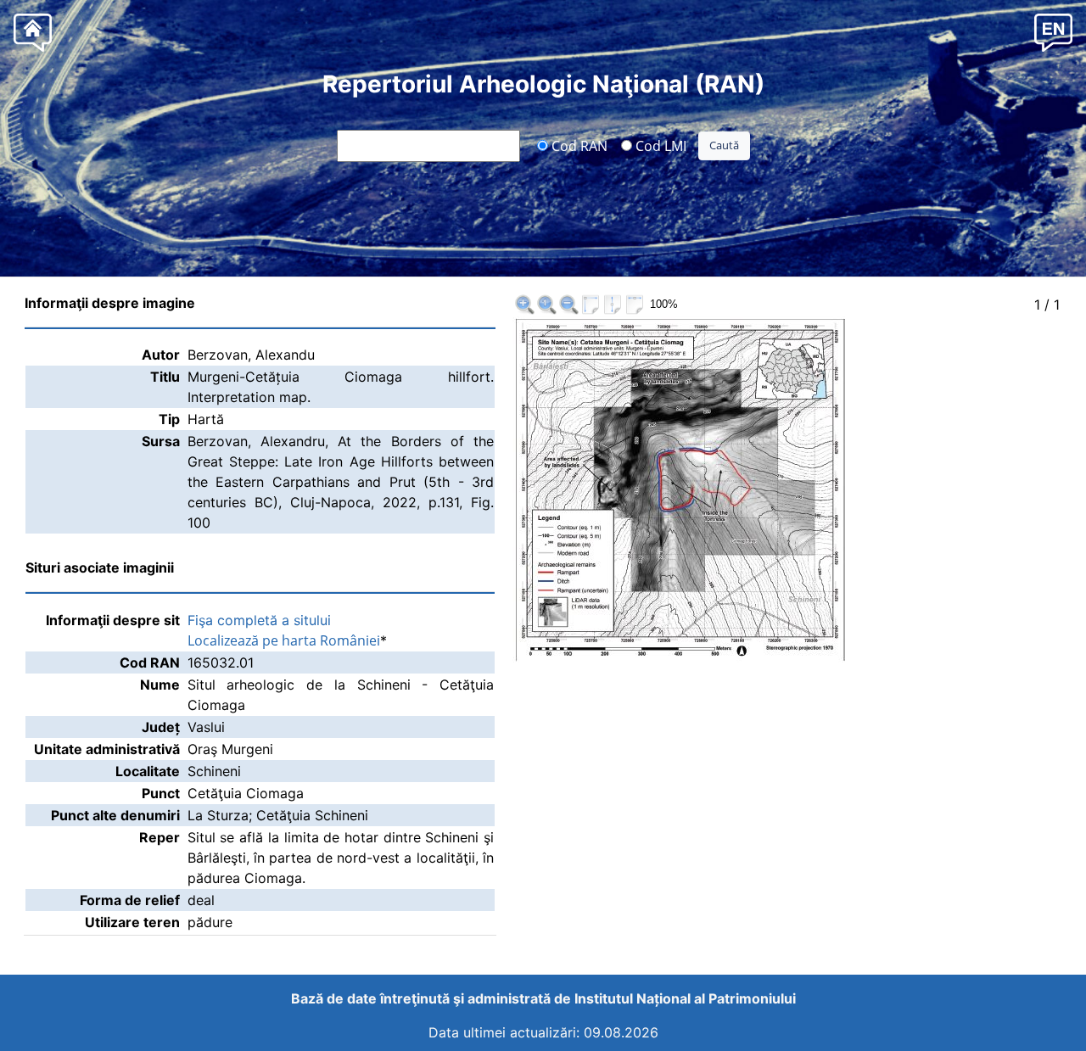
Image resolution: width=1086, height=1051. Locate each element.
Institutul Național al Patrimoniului (685, 998)
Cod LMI (659, 145)
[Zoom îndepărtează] (568, 304)
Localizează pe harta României (284, 640)
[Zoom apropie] (524, 304)
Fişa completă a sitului (259, 620)
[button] (1053, 32)
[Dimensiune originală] (546, 304)
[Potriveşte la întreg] (590, 304)
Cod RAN (577, 145)
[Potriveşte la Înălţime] (612, 304)
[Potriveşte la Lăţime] (634, 304)
